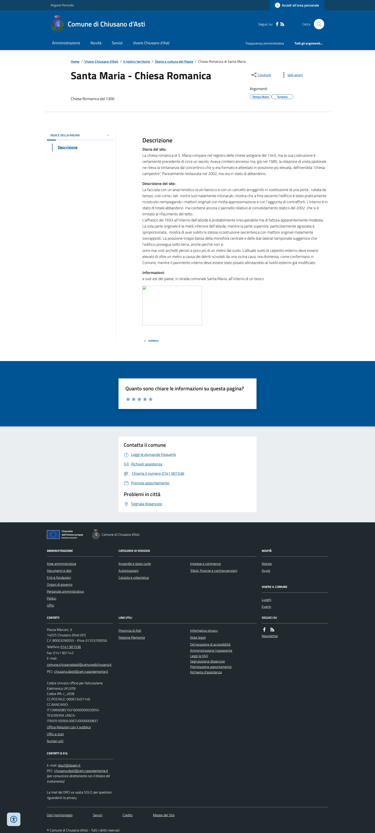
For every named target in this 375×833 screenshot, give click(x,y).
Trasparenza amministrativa (264, 43)
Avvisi (266, 570)
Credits (128, 815)
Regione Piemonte (62, 5)
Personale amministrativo (65, 591)
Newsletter (270, 635)
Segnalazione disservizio (207, 661)
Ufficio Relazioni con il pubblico (69, 727)
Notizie (267, 563)
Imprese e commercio (205, 563)
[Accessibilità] (13, 819)
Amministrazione (66, 43)
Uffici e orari (55, 734)
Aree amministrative (61, 563)
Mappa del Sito (163, 815)
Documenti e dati (59, 570)
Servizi (117, 43)
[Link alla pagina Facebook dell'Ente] (264, 629)
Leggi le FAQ (199, 655)
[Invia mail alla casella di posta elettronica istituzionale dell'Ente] (79, 664)
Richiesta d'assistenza (206, 672)
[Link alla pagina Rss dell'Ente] (272, 629)
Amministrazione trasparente (211, 650)
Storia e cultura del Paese (174, 61)
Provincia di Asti (129, 630)
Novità (95, 43)
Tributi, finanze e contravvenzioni (213, 570)
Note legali (198, 637)
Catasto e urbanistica (133, 577)
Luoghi (266, 599)
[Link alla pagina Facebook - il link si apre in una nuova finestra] (277, 24)
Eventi (266, 606)
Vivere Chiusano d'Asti (151, 43)
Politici (51, 598)
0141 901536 (71, 646)
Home (75, 61)
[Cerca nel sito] (317, 24)
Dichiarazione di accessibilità (210, 644)
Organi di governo (59, 584)
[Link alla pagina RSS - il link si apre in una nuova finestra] (282, 24)
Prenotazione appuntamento (211, 666)
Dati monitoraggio (59, 815)
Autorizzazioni (128, 570)
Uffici (50, 605)
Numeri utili (55, 741)
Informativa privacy (204, 630)
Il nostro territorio (136, 61)
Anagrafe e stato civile (134, 563)
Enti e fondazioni (59, 577)
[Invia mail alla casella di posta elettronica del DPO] (69, 765)
